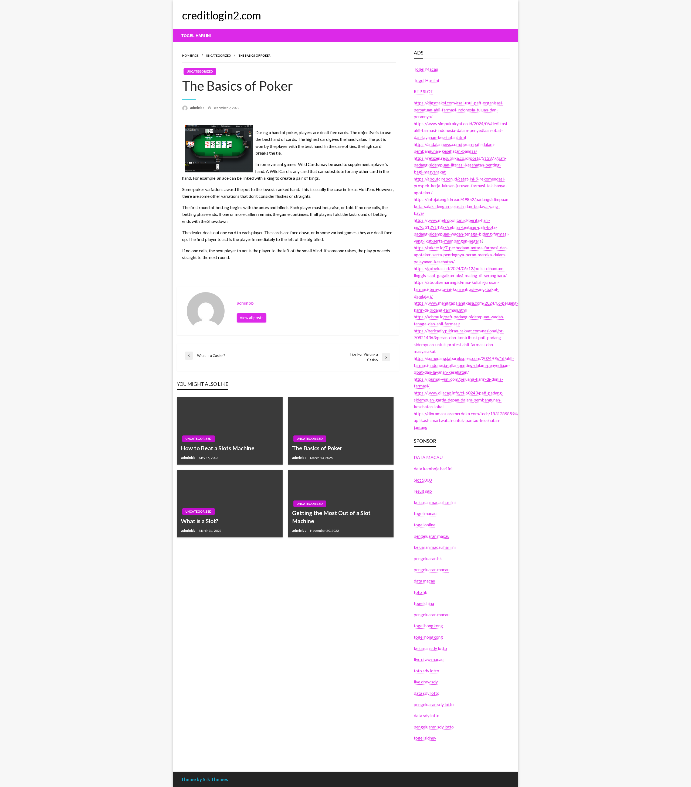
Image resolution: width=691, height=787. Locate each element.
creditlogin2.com (221, 15)
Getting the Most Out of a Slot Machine (331, 516)
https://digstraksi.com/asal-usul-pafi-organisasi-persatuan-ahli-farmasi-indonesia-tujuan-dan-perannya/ (458, 109)
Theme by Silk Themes (204, 779)
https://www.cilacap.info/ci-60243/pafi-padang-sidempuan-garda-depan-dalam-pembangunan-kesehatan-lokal (458, 399)
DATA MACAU (428, 457)
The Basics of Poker (317, 448)
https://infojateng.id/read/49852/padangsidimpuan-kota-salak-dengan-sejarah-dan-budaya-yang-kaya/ (462, 206)
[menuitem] (196, 35)
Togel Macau (426, 68)
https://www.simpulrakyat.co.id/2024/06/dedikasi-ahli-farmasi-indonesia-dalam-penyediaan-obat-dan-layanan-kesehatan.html (461, 130)
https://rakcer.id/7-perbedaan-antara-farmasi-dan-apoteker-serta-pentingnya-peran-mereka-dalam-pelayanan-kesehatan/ (461, 254)
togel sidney (425, 737)
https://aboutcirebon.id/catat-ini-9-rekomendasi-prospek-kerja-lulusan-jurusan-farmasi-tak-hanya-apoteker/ (460, 185)
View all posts (251, 317)
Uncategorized (218, 55)
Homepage (190, 55)
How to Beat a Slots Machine (218, 448)
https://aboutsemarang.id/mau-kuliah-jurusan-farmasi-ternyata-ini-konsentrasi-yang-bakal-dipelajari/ (456, 289)
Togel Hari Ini (196, 35)
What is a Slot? (199, 520)
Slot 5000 (423, 479)
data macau (424, 580)
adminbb (197, 107)
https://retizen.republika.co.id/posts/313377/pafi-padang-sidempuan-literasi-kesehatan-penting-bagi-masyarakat (460, 164)
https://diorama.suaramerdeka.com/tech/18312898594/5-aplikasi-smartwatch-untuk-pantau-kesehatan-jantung (468, 420)
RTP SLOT (423, 91)
